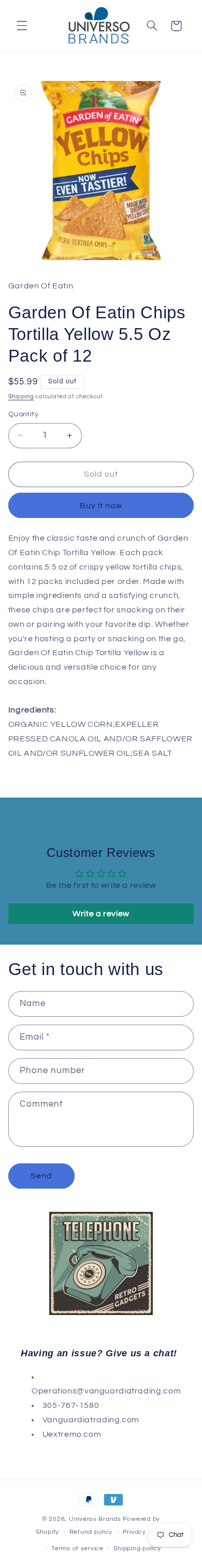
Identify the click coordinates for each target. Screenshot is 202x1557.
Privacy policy (144, 1532)
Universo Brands (95, 1519)
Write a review (101, 914)
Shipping (21, 396)
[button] (22, 26)
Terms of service (77, 1548)
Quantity (23, 414)
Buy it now (101, 505)
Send (41, 1176)
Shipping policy (137, 1548)
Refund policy (91, 1532)
